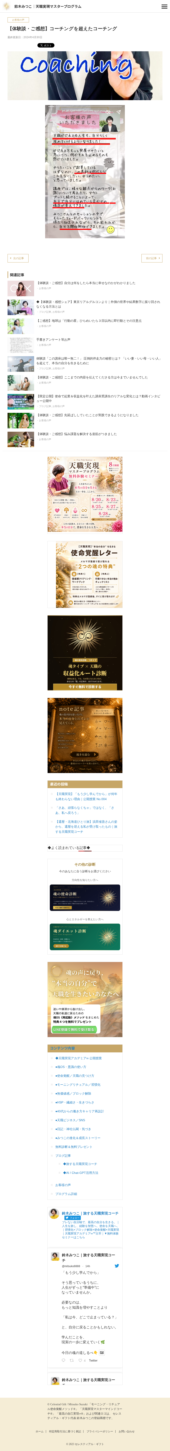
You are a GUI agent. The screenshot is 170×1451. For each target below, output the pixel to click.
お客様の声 (18, 19)
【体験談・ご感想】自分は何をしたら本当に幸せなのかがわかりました (85, 283)
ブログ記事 (45, 311)
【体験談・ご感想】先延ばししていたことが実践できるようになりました (87, 415)
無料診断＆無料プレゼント (74, 1147)
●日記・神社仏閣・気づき (73, 1129)
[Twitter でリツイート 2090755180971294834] (73, 1361)
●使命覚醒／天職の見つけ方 (74, 1075)
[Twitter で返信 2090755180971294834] (64, 1361)
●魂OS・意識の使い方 (70, 1067)
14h (87, 1266)
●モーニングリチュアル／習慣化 (77, 1084)
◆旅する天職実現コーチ (80, 1164)
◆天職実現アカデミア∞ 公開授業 (78, 1058)
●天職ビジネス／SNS (70, 1120)
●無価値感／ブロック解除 (73, 1093)
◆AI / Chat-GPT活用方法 (80, 1173)
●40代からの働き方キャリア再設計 (79, 1111)
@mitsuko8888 (71, 1266)
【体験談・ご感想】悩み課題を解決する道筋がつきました (76, 434)
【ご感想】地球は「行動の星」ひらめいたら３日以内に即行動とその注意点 (89, 320)
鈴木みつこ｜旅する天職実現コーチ (88, 1257)
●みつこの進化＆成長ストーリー (77, 1138)
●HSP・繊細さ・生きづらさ (74, 1102)
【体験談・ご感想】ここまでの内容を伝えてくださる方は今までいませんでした (92, 377)
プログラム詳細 (66, 1194)
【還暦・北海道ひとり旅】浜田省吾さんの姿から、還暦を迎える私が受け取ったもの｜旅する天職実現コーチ (86, 826)
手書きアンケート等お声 (53, 339)
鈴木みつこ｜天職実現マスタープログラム (47, 6)
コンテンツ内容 (62, 1048)
